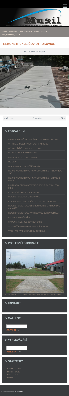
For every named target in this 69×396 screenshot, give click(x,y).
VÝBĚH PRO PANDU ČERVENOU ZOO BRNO (26, 231)
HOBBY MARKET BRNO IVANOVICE (23, 153)
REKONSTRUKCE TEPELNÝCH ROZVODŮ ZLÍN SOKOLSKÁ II (33, 213)
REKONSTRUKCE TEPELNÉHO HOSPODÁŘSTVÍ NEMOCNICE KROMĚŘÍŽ (34, 207)
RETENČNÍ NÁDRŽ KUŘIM (19, 217)
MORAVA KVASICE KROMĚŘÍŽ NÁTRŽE (24, 166)
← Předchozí (9, 118)
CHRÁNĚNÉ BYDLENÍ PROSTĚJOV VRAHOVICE (28, 144)
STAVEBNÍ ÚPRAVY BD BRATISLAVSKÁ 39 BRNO (28, 226)
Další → (62, 118)
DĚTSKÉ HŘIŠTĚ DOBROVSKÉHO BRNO (25, 148)
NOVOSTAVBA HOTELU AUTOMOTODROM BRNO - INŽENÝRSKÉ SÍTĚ (35, 172)
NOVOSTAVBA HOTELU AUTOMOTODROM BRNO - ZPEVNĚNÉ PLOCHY (34, 179)
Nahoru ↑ (20, 391)
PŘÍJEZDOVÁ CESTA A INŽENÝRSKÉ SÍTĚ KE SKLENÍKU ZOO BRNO (33, 186)
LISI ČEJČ (12, 162)
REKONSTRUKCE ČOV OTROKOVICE (33, 32)
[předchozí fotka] (4, 81)
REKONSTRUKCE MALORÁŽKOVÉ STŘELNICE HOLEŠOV (32, 201)
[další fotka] (64, 81)
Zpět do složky (36, 118)
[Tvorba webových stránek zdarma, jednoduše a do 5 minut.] (15, 391)
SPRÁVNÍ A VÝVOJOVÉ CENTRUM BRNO (25, 222)
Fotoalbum (12, 32)
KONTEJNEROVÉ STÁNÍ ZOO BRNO (23, 157)
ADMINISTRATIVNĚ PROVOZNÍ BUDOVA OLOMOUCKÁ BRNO (33, 139)
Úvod (4, 32)
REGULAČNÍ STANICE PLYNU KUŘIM (23, 192)
